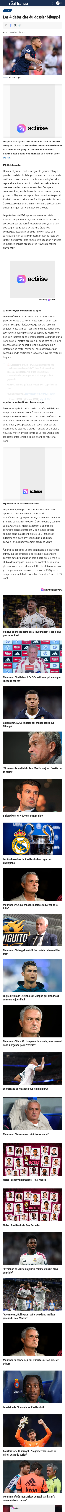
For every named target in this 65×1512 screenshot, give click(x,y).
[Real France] (20, 3)
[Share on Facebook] (10, 25)
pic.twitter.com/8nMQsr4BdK (40, 393)
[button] (5, 3)
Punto (5, 32)
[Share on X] (15, 25)
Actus (7, 11)
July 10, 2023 (46, 399)
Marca (6, 157)
